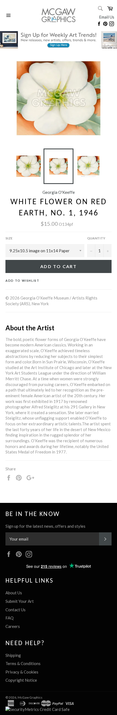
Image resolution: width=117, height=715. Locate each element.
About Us (13, 592)
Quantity (96, 238)
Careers (12, 626)
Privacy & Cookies (21, 671)
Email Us (106, 16)
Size (9, 238)
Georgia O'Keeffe (58, 192)
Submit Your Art (19, 601)
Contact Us (15, 609)
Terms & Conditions (23, 663)
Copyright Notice (21, 680)
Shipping (13, 655)
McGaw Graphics (30, 697)
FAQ (9, 617)
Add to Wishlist (22, 280)
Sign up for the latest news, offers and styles (45, 526)
